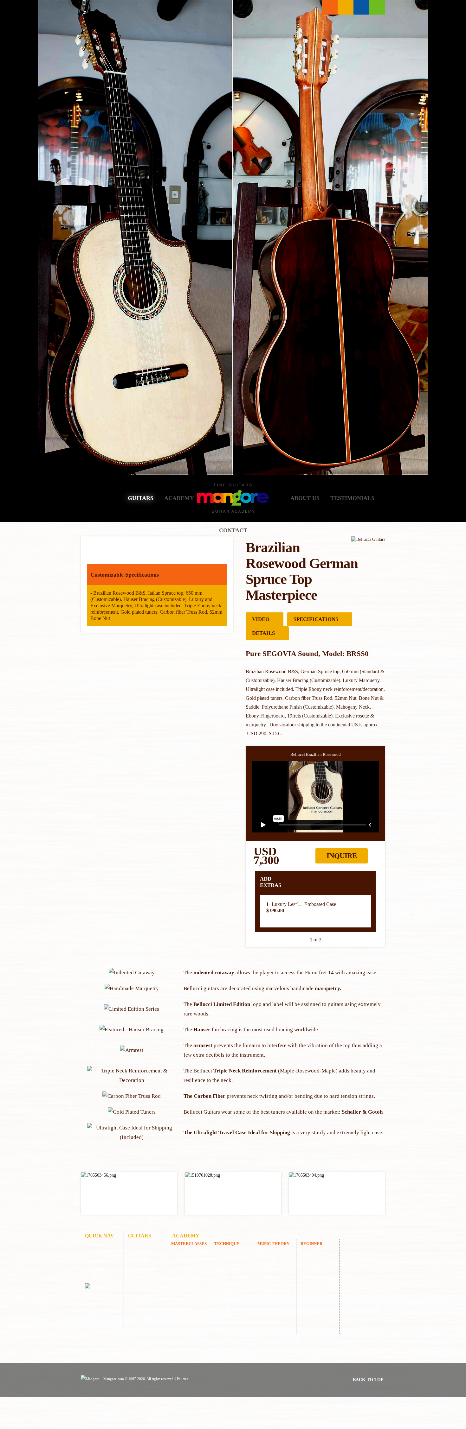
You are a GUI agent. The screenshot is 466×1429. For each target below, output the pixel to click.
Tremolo (228, 1331)
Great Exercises (235, 1276)
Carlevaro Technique (230, 1288)
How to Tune (319, 1260)
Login (377, 7)
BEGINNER (311, 1243)
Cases (139, 1276)
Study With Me (277, 1292)
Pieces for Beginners (316, 1272)
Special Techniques (231, 1264)
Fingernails (231, 1323)
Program (185, 1284)
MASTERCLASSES (189, 1243)
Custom (141, 1244)
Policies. (183, 1379)
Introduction (232, 1252)
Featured (142, 1252)
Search (361, 7)
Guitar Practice (234, 1300)
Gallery (141, 1260)
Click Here (129, 1193)
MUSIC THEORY (273, 1243)
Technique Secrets (230, 1312)
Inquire (342, 856)
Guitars (140, 498)
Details (263, 633)
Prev (254, 911)
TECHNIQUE (226, 1243)
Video (260, 619)
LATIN (184, 1268)
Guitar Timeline (272, 1280)
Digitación (230, 1347)
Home (104, 498)
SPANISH (187, 1260)
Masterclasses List (330, 7)
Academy (179, 498)
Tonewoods (144, 1268)
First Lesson (318, 1252)
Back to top (368, 1379)
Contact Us (101, 1276)
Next (376, 911)
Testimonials (352, 498)
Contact (233, 530)
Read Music (274, 1252)
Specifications (316, 619)
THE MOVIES (191, 1252)
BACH (184, 1276)
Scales (226, 1339)
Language (345, 7)
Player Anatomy (272, 1264)
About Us (305, 498)
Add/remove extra (300, 911)
